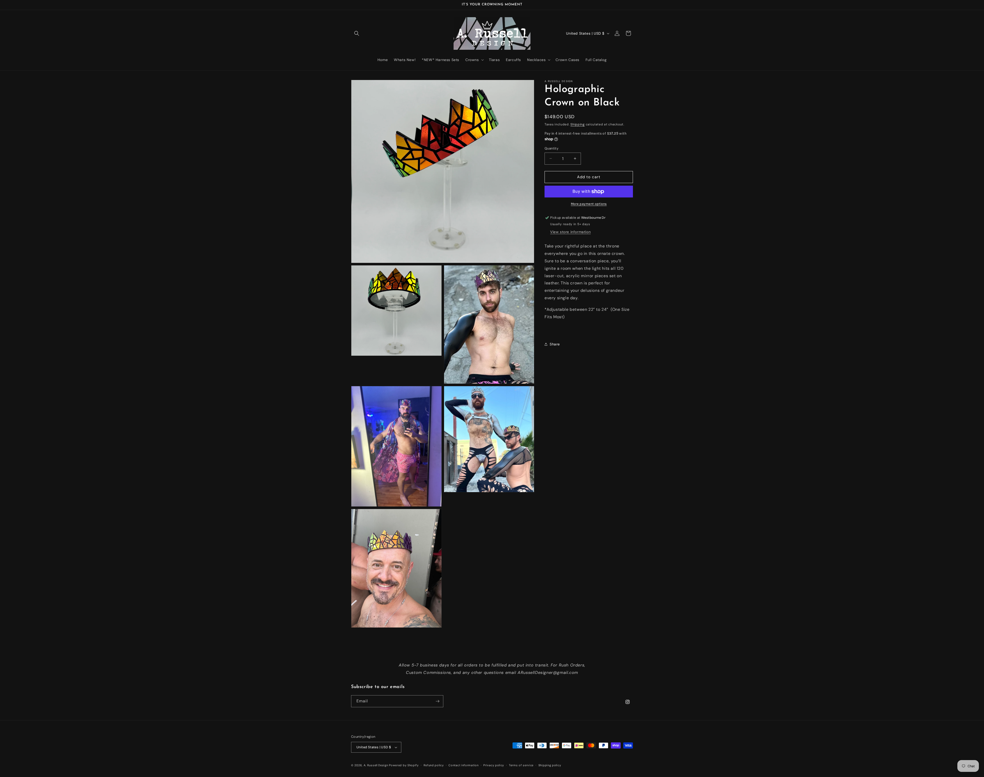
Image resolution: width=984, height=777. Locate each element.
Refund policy (434, 765)
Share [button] (555, 344)
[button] (356, 33)
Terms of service (521, 765)
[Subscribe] (437, 701)
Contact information (463, 765)
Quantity (551, 148)
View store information (570, 232)
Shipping (577, 124)
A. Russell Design (376, 765)
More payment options (589, 204)
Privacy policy (493, 765)
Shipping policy (549, 765)
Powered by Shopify (404, 765)
